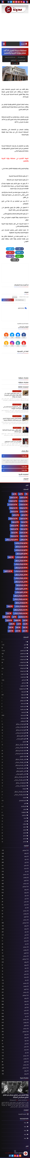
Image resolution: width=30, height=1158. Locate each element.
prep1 (24, 627)
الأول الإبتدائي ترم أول (11, 540)
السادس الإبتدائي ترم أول (20, 610)
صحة (25, 624)
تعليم (24, 620)
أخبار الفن (24, 515)
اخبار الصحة (13, 511)
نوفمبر (14, 877)
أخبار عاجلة (23, 529)
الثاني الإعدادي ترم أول (20, 582)
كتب (18, 624)
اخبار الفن (15, 515)
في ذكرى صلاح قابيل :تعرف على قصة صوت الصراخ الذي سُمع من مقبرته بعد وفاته (12, 395)
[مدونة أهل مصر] (15, 9)
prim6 (10, 631)
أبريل (14, 862)
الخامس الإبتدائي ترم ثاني (20, 599)
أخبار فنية (14, 532)
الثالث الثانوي (7, 571)
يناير (14, 871)
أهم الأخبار (6, 617)
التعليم (10, 557)
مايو (14, 859)
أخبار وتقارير (23, 540)
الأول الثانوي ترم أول (21, 554)
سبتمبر (14, 883)
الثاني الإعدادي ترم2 (21, 585)
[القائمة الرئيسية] (4, 44)
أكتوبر (14, 880)
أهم (14, 617)
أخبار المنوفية (12, 518)
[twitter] (11, 2)
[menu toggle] (27, 2)
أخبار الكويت (23, 518)
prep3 (10, 627)
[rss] (14, 2)
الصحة (8, 613)
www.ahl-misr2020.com (22, 1100)
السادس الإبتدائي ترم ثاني (20, 613)
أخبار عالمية (13, 529)
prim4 (24, 631)
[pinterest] (21, 2)
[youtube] (15, 1156)
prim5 (17, 631)
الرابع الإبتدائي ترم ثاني (20, 606)
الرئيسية (23, 44)
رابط (25, 1123)
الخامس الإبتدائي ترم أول (20, 596)
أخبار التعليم (13, 60)
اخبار (14, 494)
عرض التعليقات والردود (7, 300)
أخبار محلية (23, 536)
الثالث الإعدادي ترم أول (20, 568)
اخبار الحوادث (23, 504)
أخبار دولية (14, 522)
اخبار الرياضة (13, 508)
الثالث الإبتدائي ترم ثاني (20, 564)
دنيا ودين (8, 620)
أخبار (20, 494)
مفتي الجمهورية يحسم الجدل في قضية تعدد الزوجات (12, 407)
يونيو (14, 856)
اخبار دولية (23, 525)
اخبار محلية (13, 536)
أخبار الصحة (23, 511)
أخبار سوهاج (14, 525)
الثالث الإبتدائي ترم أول (20, 561)
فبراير (14, 868)
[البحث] (3, 2)
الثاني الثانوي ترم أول (21, 589)
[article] (15, 269)
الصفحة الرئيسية (22, 60)
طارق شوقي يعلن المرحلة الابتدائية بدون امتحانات (11, 431)
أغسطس (14, 850)
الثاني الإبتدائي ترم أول (20, 575)
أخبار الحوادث (13, 501)
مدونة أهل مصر (9, 1153)
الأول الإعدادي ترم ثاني (20, 550)
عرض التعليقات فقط (20, 300)
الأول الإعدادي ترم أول (21, 547)
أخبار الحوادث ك (12, 504)
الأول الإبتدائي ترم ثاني (20, 543)
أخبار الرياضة (23, 508)
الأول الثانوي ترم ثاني (21, 557)
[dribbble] (16, 2)
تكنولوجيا (17, 620)
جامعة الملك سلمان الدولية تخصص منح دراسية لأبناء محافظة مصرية (12, 419)
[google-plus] (19, 2)
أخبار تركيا (23, 522)
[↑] (15, 1151)
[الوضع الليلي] (26, 1153)
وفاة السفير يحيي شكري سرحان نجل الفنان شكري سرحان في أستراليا (15, 1096)
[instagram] (24, 2)
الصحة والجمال (22, 617)
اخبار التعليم (13, 497)
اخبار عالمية (23, 532)
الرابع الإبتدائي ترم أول (21, 603)
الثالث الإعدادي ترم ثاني (20, 571)
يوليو (14, 853)
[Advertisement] (15, 29)
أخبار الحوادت (23, 501)
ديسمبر (14, 874)
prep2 (17, 627)
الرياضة (9, 606)
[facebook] (8, 2)
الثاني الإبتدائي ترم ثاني (20, 578)
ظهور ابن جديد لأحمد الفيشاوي (13, 441)
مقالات (11, 624)
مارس (14, 865)
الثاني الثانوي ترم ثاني (21, 592)
